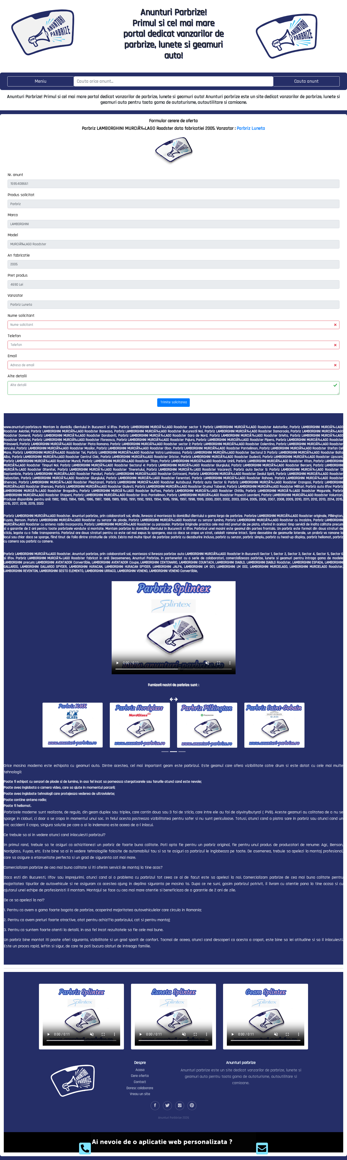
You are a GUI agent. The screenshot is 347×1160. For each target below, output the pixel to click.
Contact (140, 1081)
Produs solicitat (21, 195)
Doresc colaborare (140, 1088)
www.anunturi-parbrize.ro (23, 427)
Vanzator (15, 295)
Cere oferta (140, 1076)
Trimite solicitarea (173, 402)
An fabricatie (19, 255)
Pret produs (18, 275)
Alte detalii (17, 376)
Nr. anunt (15, 174)
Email (12, 356)
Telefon (14, 336)
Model (13, 235)
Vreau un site (140, 1093)
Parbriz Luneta (251, 128)
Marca (13, 215)
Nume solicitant (21, 315)
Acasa (139, 1069)
